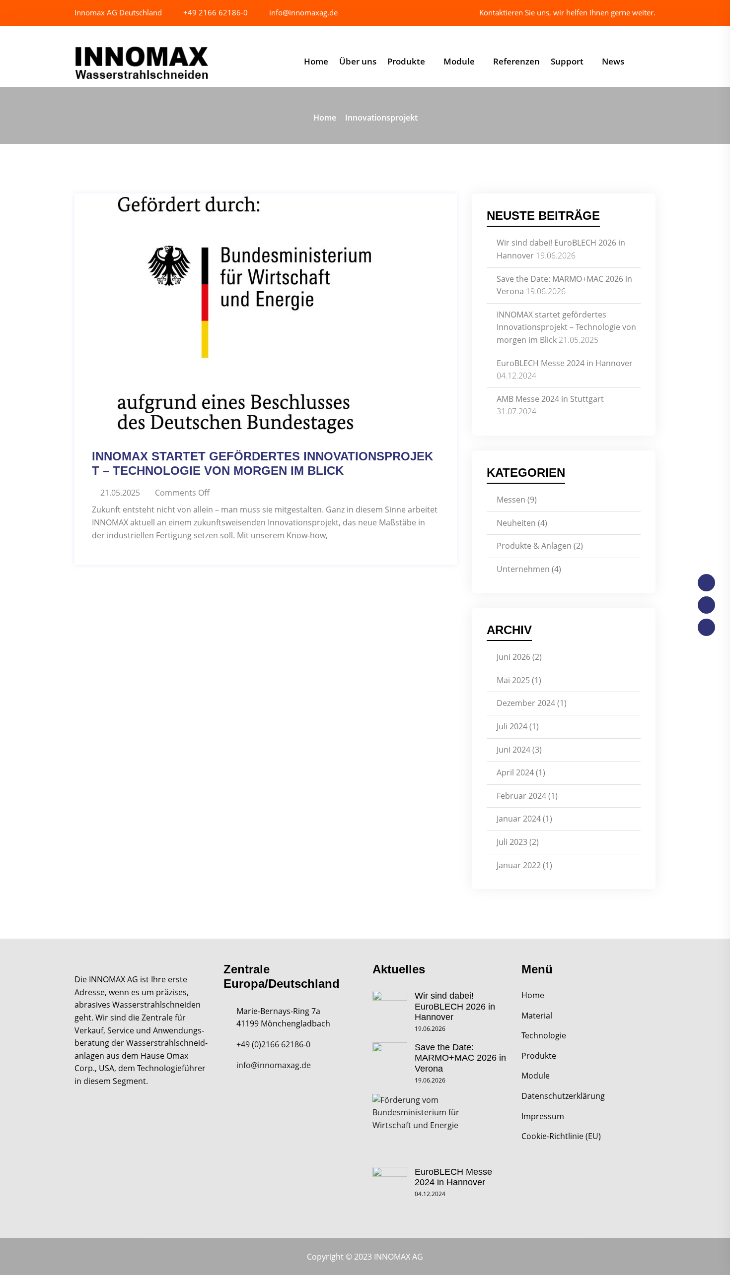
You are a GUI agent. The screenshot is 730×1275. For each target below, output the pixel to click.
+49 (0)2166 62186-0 (273, 1044)
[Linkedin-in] (706, 627)
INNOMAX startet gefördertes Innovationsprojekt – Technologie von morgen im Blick (262, 463)
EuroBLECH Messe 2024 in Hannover (565, 363)
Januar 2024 (519, 818)
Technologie (543, 1035)
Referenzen (516, 61)
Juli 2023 (512, 841)
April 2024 (515, 772)
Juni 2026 (513, 656)
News (613, 61)
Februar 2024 (521, 795)
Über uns (357, 61)
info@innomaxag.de (302, 12)
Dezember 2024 (526, 703)
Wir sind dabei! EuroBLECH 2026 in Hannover (455, 1006)
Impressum (542, 1116)
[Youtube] (706, 605)
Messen (511, 499)
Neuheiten (516, 522)
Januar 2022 (519, 865)
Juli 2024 (512, 726)
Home (316, 61)
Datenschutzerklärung (563, 1095)
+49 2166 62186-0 (214, 12)
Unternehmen (523, 569)
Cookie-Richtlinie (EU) (561, 1136)
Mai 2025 (513, 680)
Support (567, 61)
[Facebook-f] (706, 582)
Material (536, 1015)
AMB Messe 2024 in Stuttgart (550, 398)
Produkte (406, 61)
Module (459, 61)
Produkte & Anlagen (534, 545)
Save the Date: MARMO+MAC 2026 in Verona (460, 1058)
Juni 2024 (513, 749)
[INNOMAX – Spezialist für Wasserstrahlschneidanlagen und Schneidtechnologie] (141, 63)
